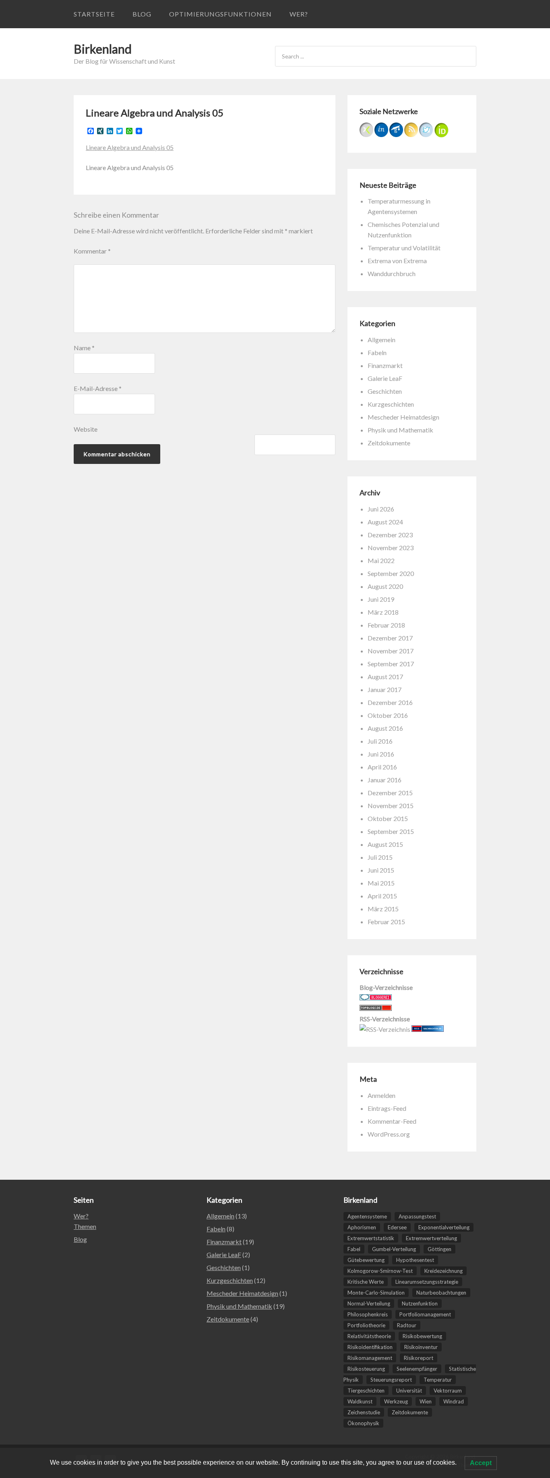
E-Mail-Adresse (98, 388)
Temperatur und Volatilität (404, 248)
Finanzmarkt (385, 365)
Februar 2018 (386, 625)
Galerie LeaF (385, 378)
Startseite (94, 14)
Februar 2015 (386, 921)
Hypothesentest (415, 1260)
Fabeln (377, 352)
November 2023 (391, 547)
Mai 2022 (381, 560)
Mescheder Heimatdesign (403, 417)
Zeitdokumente (389, 443)
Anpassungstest (417, 1216)
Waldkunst (359, 1401)
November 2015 (391, 805)
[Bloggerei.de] (376, 998)
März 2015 (383, 909)
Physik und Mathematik (400, 430)
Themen (85, 1226)
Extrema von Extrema (397, 260)
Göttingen (439, 1249)
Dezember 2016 (390, 702)
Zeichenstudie (363, 1412)
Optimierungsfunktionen (220, 14)
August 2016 (385, 728)
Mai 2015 (381, 883)
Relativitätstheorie (369, 1336)
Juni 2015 (381, 870)
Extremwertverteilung (431, 1238)
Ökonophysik (363, 1423)
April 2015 (382, 896)
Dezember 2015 (390, 792)
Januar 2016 (384, 780)
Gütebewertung (366, 1260)
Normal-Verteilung (368, 1303)
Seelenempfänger (417, 1369)
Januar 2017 (384, 689)
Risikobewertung (422, 1336)
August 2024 (385, 522)
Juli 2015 (380, 857)
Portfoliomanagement (425, 1314)
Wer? (298, 14)
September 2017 (391, 663)
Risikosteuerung (366, 1369)
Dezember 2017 (390, 638)
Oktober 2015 (388, 818)
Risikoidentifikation (370, 1347)
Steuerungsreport (391, 1379)
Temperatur (438, 1379)
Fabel (353, 1249)
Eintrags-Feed (387, 1108)
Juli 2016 (380, 741)
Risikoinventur (421, 1347)
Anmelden (381, 1095)
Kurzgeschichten (391, 404)
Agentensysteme (367, 1216)
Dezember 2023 (390, 534)
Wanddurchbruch (392, 273)
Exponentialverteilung (443, 1227)
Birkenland (103, 49)
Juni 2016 (381, 754)
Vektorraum (448, 1390)
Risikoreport (418, 1358)
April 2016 (382, 767)
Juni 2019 (381, 599)
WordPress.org (389, 1134)
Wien (426, 1401)
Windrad (453, 1401)
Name (84, 347)
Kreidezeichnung (443, 1271)
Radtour (406, 1325)
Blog (141, 14)
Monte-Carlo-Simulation (376, 1292)
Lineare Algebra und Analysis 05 (130, 147)
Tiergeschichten (366, 1390)
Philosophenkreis (367, 1314)
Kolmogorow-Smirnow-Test (380, 1271)
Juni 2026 (381, 509)
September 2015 (391, 831)
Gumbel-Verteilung (394, 1249)
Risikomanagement (369, 1358)
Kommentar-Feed (392, 1121)
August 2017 (385, 676)
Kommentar (92, 251)
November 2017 (391, 651)
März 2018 (383, 612)
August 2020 (385, 586)
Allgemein (381, 339)
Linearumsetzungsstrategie (426, 1281)
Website (85, 429)
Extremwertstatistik (370, 1238)
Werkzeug (396, 1401)
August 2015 (385, 844)
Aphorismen (361, 1227)
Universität (409, 1390)
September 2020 (391, 573)
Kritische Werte (365, 1281)
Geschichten (385, 391)
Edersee (397, 1227)
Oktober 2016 (388, 715)
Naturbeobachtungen (441, 1292)
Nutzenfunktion (420, 1303)
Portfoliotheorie (366, 1325)
